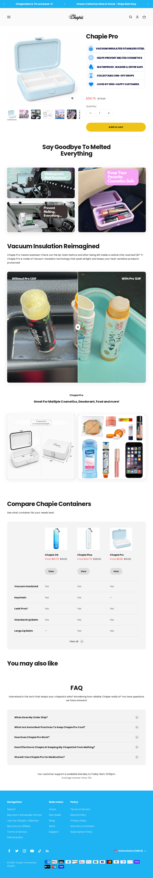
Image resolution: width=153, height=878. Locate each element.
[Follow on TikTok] (40, 851)
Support (54, 832)
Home (52, 809)
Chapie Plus (84, 555)
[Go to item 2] (24, 115)
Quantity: (91, 106)
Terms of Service (17, 832)
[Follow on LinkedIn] (47, 851)
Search (11, 809)
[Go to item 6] (71, 115)
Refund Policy (78, 815)
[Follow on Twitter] (17, 851)
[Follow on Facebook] (9, 851)
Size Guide (55, 815)
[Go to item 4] (48, 115)
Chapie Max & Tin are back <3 (34, 4)
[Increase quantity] (108, 113)
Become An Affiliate (18, 826)
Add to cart (116, 127)
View (51, 571)
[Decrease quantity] (90, 113)
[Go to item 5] (60, 115)
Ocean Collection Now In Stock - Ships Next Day (106, 4)
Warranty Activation (82, 826)
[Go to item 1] (12, 115)
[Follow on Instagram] (24, 851)
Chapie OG (51, 555)
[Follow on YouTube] (32, 851)
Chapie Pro (117, 555)
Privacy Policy (78, 820)
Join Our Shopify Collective (23, 820)
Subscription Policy (81, 832)
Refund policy (15, 837)
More (52, 826)
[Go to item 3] (36, 115)
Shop (52, 820)
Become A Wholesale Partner (24, 815)
